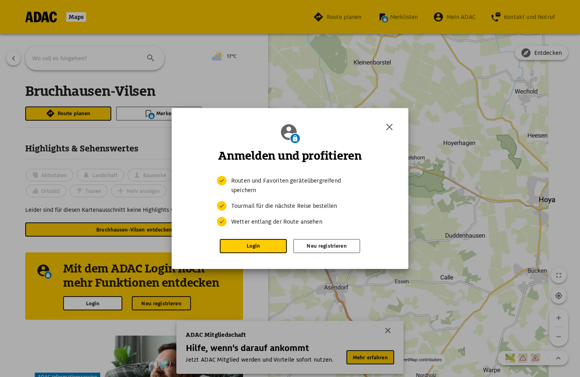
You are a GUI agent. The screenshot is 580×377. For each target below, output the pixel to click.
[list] (290, 201)
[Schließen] (389, 127)
